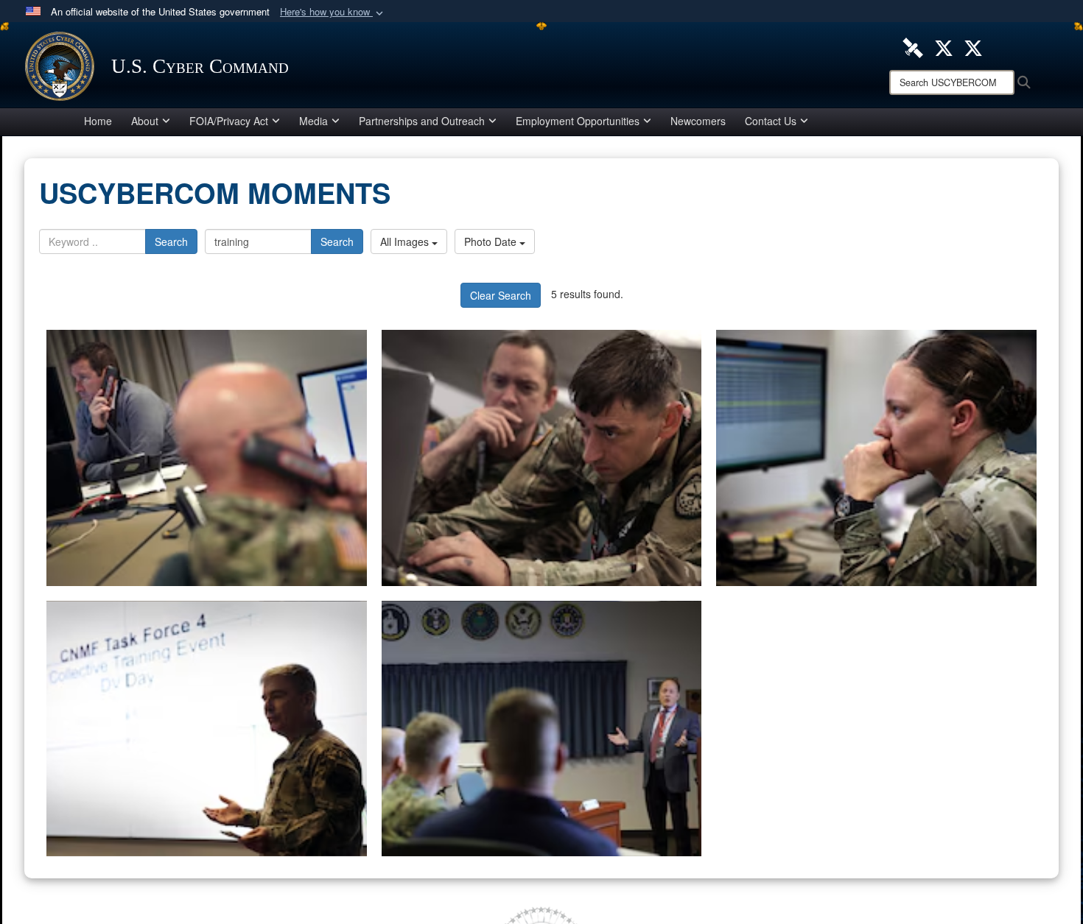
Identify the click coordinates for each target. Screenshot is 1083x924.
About (144, 120)
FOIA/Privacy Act (228, 120)
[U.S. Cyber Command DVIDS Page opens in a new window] (913, 46)
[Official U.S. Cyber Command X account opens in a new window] (943, 46)
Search (171, 241)
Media (313, 120)
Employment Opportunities (577, 120)
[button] (333, 12)
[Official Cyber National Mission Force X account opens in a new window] (973, 46)
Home (98, 120)
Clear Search (500, 295)
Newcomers (698, 120)
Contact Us (770, 120)
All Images (406, 241)
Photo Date (491, 241)
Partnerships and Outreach (422, 120)
